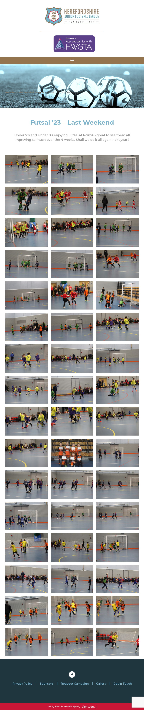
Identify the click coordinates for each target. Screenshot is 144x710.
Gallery (101, 683)
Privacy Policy (22, 683)
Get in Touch (122, 683)
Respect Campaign (75, 683)
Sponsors (47, 683)
